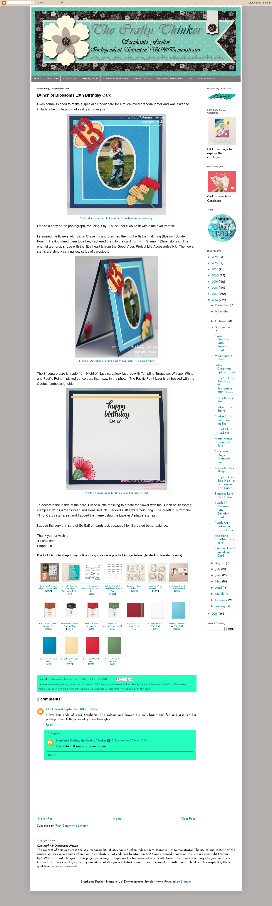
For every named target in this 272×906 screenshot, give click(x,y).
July (218, 569)
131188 (134, 629)
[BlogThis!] (121, 679)
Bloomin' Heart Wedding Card (225, 552)
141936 (112, 594)
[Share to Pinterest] (131, 679)
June (218, 575)
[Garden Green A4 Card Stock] (114, 655)
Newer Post (46, 818)
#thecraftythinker (58, 684)
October (221, 321)
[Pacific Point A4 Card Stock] (50, 655)
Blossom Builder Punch (125, 684)
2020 (216, 275)
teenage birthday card (136, 689)
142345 (48, 591)
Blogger (186, 881)
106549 (155, 629)
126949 (91, 629)
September (222, 327)
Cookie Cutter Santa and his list (224, 420)
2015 (215, 613)
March (220, 594)
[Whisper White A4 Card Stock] (157, 620)
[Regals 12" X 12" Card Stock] (136, 620)
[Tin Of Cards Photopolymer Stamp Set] (93, 582)
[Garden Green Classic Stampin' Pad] (114, 620)
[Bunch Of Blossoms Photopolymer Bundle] (50, 582)
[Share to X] (124, 679)
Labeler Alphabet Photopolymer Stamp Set (112, 588)
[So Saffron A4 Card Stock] (71, 655)
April (219, 588)
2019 (215, 281)
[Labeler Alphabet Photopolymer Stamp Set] (114, 582)
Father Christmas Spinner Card (225, 369)
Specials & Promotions (170, 78)
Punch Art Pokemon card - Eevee (224, 526)
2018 (215, 287)
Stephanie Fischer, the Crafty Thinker (81, 740)
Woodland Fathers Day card (224, 539)
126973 (112, 629)
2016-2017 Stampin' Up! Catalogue (90, 684)
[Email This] (117, 679)
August (220, 563)
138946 (91, 594)
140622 (134, 591)
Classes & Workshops (116, 78)
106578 (91, 664)
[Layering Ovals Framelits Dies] (157, 582)
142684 (177, 591)
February (221, 600)
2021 (215, 269)
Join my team (90, 78)
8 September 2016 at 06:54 (79, 709)
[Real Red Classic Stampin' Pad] (93, 620)
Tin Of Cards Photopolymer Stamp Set (91, 588)
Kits (190, 78)
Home (37, 78)
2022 (215, 263)
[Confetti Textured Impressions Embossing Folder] (71, 582)
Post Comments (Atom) (71, 825)
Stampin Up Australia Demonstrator (100, 689)
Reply (49, 724)
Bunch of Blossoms (151, 684)
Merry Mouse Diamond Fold (223, 442)
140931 (69, 629)
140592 (70, 594)
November (222, 311)
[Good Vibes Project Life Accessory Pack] (178, 582)
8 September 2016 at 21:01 (129, 740)
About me (52, 78)
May (218, 581)
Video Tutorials (142, 78)
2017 (215, 294)
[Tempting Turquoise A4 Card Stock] (178, 620)
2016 (215, 300)
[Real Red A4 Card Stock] (93, 655)
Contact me (70, 78)
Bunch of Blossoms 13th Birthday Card (222, 510)
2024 (215, 257)
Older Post (188, 818)
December (222, 305)
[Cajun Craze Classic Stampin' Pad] (50, 620)
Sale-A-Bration (206, 78)
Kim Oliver (53, 709)
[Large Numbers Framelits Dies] (136, 582)
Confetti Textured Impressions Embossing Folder (69, 588)
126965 (48, 629)
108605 (112, 664)
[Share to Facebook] (128, 679)
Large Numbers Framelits (62, 689)
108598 (177, 629)
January (220, 606)
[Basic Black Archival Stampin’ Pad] (71, 620)
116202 (48, 664)
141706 (155, 591)
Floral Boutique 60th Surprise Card (222, 343)
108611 (69, 664)
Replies (55, 733)
